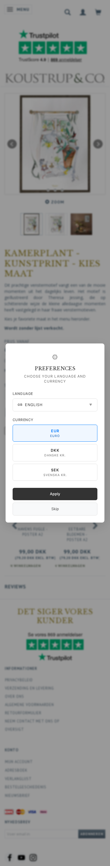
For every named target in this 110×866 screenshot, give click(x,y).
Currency (23, 420)
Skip (55, 509)
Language (23, 393)
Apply (55, 494)
